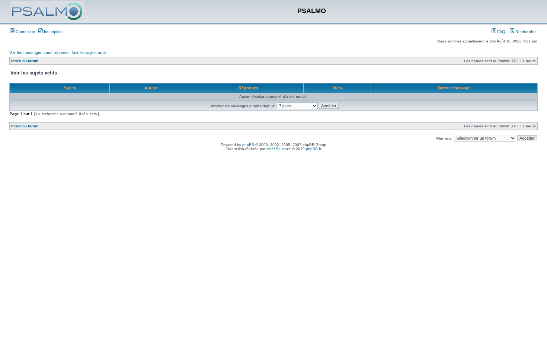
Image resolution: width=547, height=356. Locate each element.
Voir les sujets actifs (90, 52)
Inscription (53, 31)
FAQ (500, 31)
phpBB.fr (313, 149)
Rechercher (525, 31)
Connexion (25, 31)
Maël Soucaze (278, 149)
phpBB (248, 145)
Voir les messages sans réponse (38, 52)
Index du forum (24, 61)
